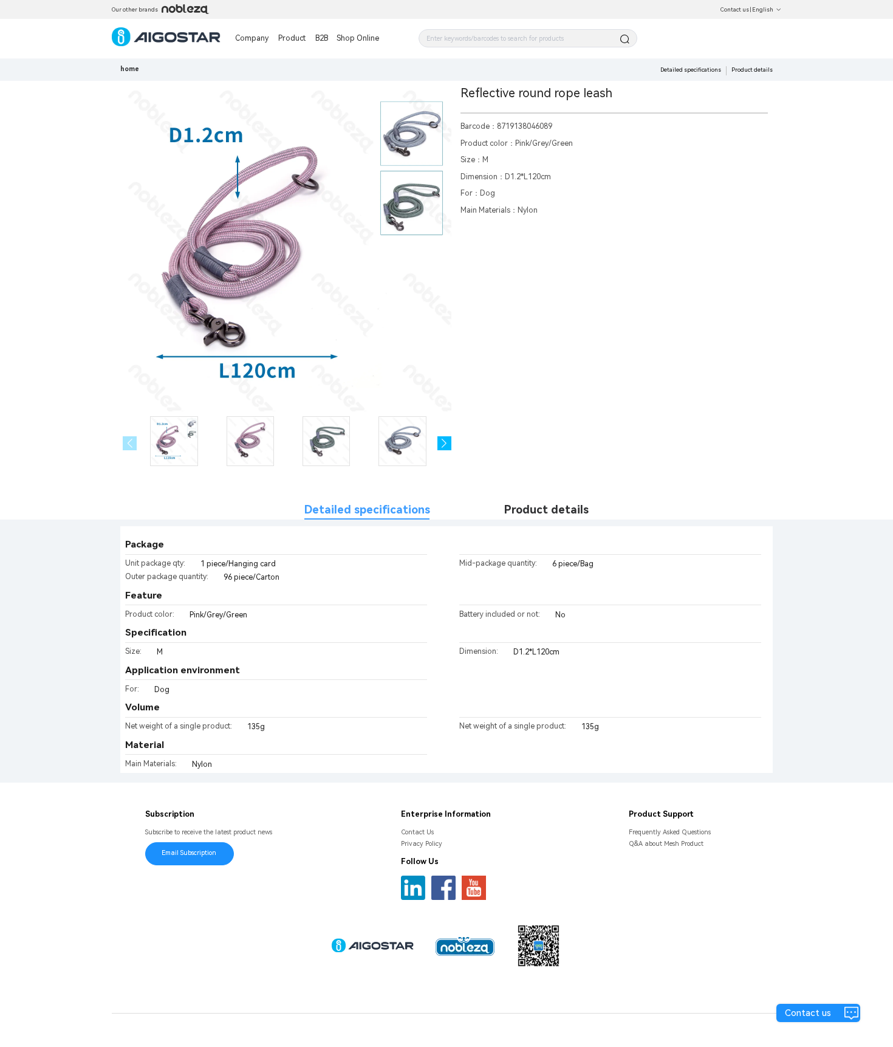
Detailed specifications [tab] (367, 509)
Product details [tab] (546, 509)
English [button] (762, 9)
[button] (444, 443)
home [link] (129, 69)
